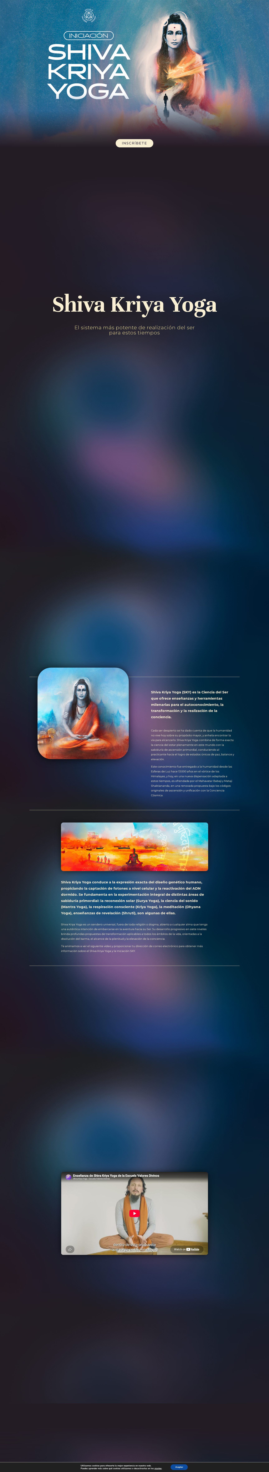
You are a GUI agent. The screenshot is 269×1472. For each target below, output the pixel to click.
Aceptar (179, 1467)
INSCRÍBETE (134, 143)
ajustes (158, 1468)
